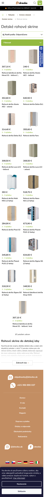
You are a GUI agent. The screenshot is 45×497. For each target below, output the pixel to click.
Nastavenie (21, 484)
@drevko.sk (16, 446)
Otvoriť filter (22, 42)
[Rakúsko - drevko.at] (31, 462)
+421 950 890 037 (26, 385)
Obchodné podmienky (22, 431)
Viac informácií (19, 478)
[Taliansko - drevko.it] (37, 462)
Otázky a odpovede (22, 426)
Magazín (22, 413)
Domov (22, 398)
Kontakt (22, 408)
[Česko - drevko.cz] (13, 462)
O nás (22, 403)
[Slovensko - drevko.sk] (7, 462)
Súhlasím (22, 491)
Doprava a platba (22, 421)
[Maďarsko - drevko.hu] (19, 462)
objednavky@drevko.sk (26, 377)
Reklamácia (22, 436)
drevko (37, 446)
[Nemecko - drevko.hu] (25, 462)
